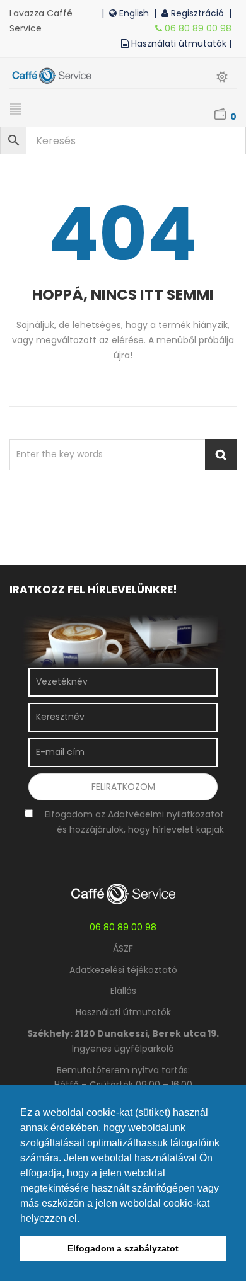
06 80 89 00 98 (199, 28)
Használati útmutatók (123, 1012)
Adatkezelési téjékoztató (123, 970)
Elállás (123, 990)
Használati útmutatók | (183, 43)
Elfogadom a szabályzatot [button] (123, 1248)
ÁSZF (123, 948)
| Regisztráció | (195, 13)
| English (128, 13)
